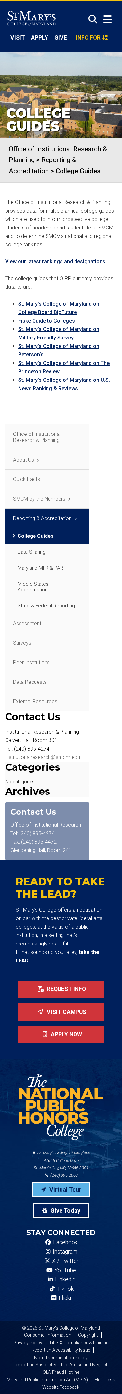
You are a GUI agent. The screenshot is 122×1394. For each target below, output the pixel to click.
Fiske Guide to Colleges (46, 321)
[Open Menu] (107, 19)
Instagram (64, 1252)
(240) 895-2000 (63, 1175)
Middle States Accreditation (33, 587)
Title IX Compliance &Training (79, 1342)
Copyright (88, 1335)
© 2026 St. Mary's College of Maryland (61, 1328)
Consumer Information (47, 1335)
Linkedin (64, 1279)
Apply (39, 38)
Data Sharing (32, 552)
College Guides (36, 536)
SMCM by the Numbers (39, 499)
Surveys (22, 643)
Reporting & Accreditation (42, 518)
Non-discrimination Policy (61, 1357)
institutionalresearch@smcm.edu (42, 757)
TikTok (65, 1289)
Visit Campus (66, 1012)
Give (60, 38)
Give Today (64, 1210)
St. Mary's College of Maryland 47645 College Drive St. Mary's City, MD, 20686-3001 (62, 1160)
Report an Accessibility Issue (61, 1350)
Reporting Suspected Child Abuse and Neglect (61, 1364)
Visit (17, 38)
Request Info (66, 989)
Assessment (27, 623)
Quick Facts (26, 479)
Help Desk (105, 1379)
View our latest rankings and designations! (56, 261)
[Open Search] (91, 19)
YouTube (64, 1270)
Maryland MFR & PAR (40, 568)
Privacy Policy (27, 1342)
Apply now (65, 1034)
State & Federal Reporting (46, 606)
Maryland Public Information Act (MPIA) (47, 1379)
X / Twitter (64, 1261)
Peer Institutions (31, 662)
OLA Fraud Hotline (61, 1372)
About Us (23, 460)
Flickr (64, 1298)
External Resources (35, 701)
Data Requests (30, 682)
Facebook (64, 1242)
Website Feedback (60, 1387)
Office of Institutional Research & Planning (37, 437)
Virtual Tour (64, 1189)
